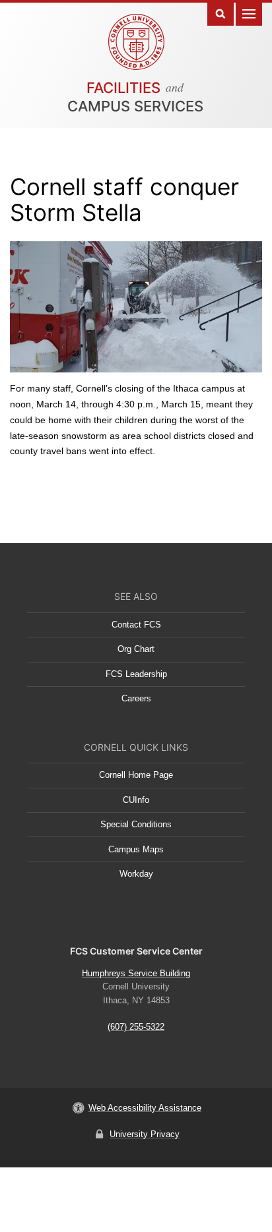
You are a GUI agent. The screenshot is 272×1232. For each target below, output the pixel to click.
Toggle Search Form (220, 13)
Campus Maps (136, 849)
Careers (136, 698)
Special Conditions (136, 824)
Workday (136, 874)
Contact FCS (136, 625)
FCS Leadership (136, 674)
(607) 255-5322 (136, 1027)
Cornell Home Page (136, 775)
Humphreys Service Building (136, 973)
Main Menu (249, 13)
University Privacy (145, 1134)
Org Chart (136, 649)
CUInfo (136, 800)
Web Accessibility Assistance (144, 1108)
